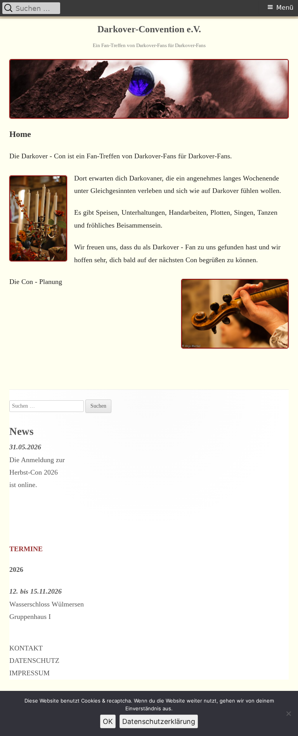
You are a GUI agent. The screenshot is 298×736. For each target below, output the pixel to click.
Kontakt (26, 648)
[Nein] (288, 713)
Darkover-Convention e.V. (149, 29)
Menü (284, 7)
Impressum (29, 673)
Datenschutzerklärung (158, 721)
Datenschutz (34, 660)
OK (108, 721)
